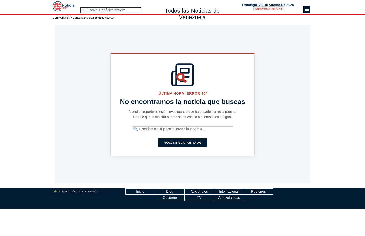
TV (199, 197)
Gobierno (170, 197)
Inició (140, 191)
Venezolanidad (229, 197)
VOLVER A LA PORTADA (182, 143)
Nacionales (199, 191)
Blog (169, 191)
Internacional (229, 191)
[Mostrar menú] (306, 9)
